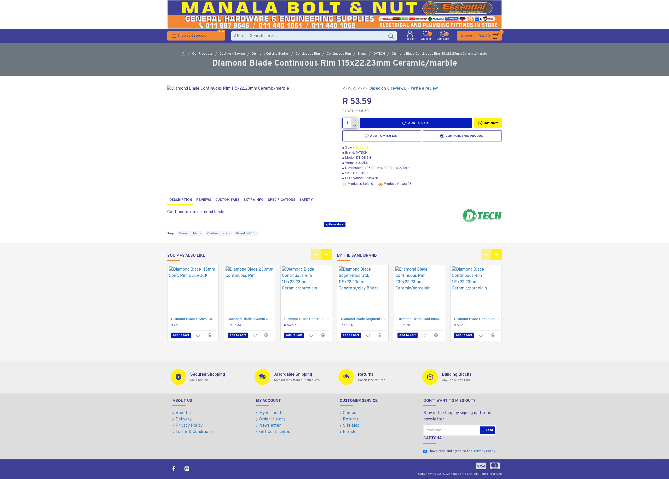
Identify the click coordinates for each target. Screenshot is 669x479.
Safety (306, 200)
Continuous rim (218, 233)
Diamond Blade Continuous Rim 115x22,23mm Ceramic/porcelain (307, 319)
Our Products (202, 54)
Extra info (254, 200)
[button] (316, 254)
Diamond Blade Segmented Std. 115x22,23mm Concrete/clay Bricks (364, 319)
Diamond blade (190, 233)
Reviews (203, 200)
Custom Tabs (227, 200)
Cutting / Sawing (232, 54)
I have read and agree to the (462, 451)
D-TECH (379, 54)
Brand (362, 54)
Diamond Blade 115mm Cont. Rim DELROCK (194, 319)
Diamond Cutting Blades (270, 54)
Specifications (281, 200)
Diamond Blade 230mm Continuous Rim (251, 319)
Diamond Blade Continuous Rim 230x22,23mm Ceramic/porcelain (420, 319)
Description (180, 200)
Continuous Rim (308, 54)
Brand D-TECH (246, 233)
